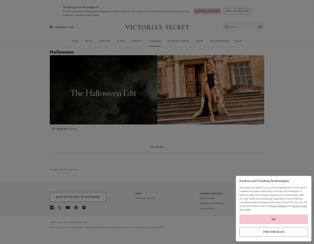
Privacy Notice (277, 205)
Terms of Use (299, 205)
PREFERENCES (273, 231)
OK (273, 219)
